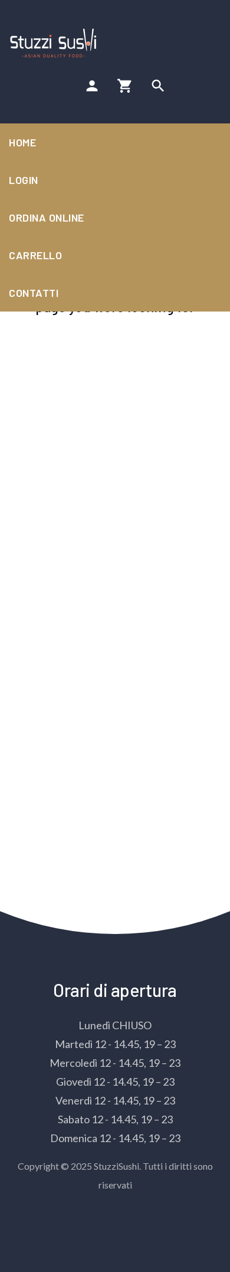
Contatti (33, 292)
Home (22, 142)
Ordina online (46, 217)
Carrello (35, 255)
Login (23, 179)
